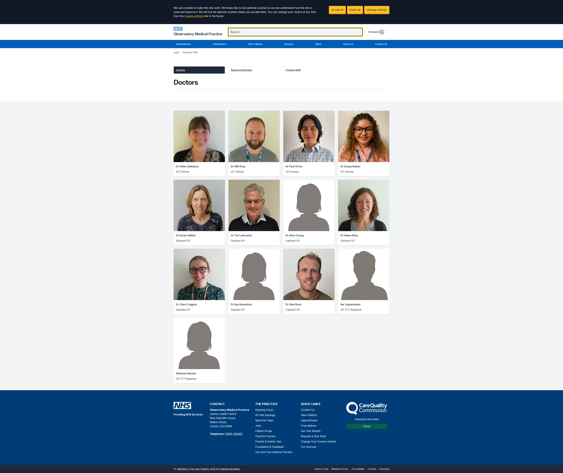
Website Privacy (340, 468)
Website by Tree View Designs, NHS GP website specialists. (208, 468)
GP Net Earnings (265, 415)
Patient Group (263, 430)
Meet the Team (264, 420)
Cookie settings (193, 16)
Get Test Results (310, 430)
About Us (348, 44)
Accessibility (358, 468)
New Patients (255, 44)
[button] (199, 70)
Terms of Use (321, 468)
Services (288, 44)
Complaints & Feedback (269, 446)
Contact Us (381, 44)
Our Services (308, 446)
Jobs (258, 425)
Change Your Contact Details (318, 441)
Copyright (384, 468)
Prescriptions (219, 44)
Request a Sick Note (313, 436)
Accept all (337, 9)
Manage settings (377, 9)
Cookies (372, 468)
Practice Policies (265, 436)
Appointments (183, 44)
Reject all (355, 9)
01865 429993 (234, 433)
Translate (373, 31)
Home (176, 52)
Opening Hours (264, 409)
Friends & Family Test (268, 441)
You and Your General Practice (273, 452)
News (318, 44)
